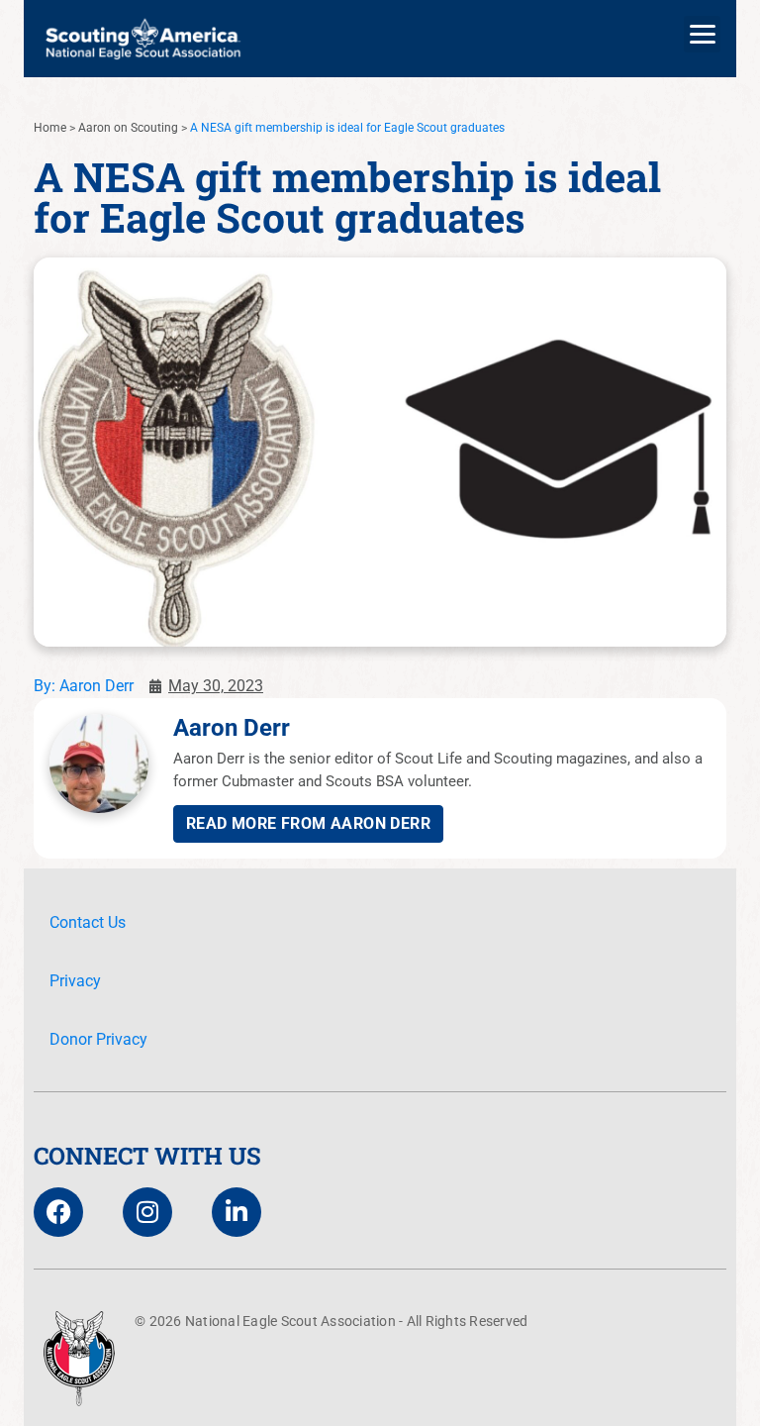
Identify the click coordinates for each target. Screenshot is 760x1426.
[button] (702, 34)
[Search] (701, 122)
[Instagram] (147, 1212)
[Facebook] (58, 1212)
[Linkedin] (236, 1212)
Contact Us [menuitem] (87, 922)
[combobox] (357, 122)
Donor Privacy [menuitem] (98, 1039)
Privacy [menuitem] (75, 980)
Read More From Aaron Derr (308, 823)
